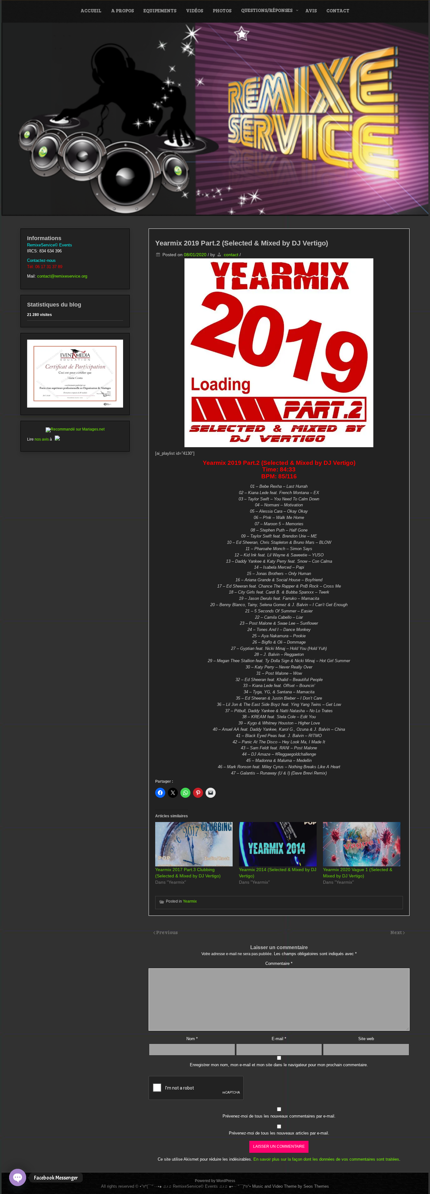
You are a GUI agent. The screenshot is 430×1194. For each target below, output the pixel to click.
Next (396, 932)
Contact (337, 10)
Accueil (91, 10)
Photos (222, 10)
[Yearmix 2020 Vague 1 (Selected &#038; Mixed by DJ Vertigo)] (361, 844)
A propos (122, 10)
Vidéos (194, 10)
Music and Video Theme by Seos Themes (290, 1186)
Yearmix (190, 901)
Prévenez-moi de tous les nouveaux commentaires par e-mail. (279, 1116)
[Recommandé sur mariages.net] (75, 429)
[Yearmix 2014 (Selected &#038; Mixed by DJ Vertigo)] (277, 844)
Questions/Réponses (266, 10)
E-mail (279, 1038)
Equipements (160, 10)
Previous (167, 932)
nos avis (42, 439)
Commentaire (278, 963)
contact (231, 254)
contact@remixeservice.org (62, 276)
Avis (311, 10)
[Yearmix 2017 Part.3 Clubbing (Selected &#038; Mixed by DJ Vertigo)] (194, 844)
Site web (366, 1038)
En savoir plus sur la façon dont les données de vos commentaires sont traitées (326, 1159)
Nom (192, 1038)
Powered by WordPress (215, 1181)
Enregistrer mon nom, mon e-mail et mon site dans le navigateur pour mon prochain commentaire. (279, 1064)
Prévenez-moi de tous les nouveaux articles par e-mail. (279, 1133)
